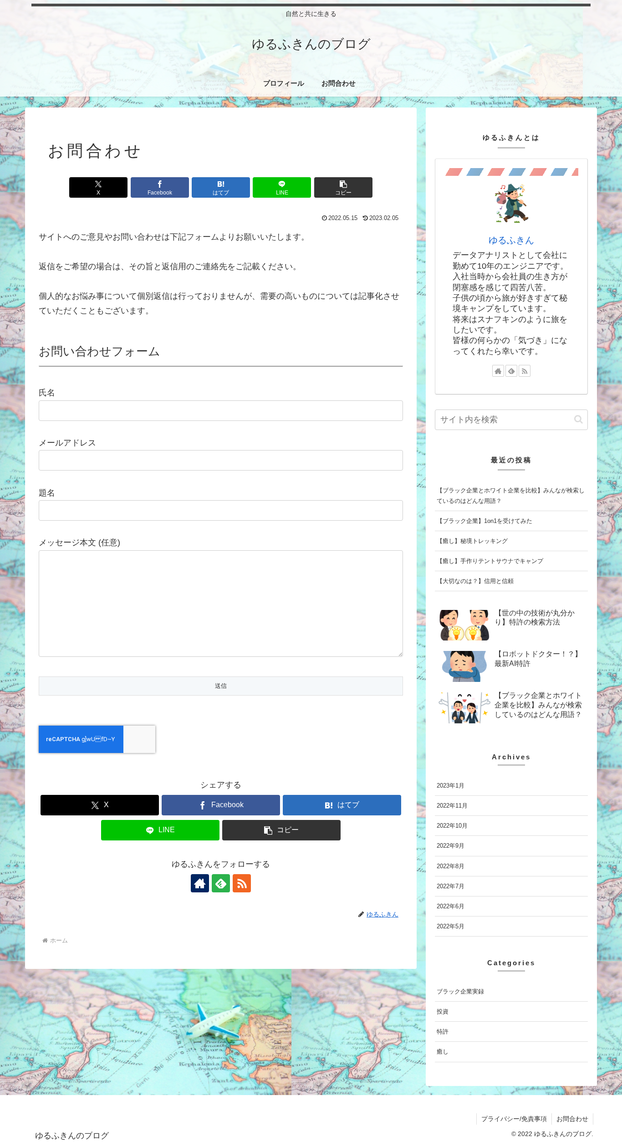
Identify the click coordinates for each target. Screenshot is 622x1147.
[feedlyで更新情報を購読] (221, 883)
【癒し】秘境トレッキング (472, 541)
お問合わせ (572, 1118)
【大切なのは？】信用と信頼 (475, 581)
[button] (343, 187)
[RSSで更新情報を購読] (242, 883)
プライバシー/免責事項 (514, 1118)
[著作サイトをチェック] (200, 883)
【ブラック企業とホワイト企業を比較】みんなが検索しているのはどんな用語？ (511, 495)
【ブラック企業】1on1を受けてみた (484, 520)
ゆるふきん (511, 240)
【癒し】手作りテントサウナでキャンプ (490, 561)
